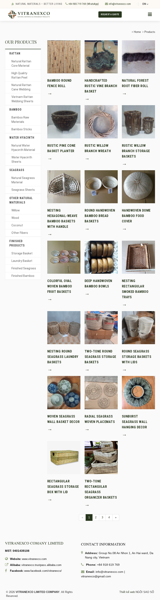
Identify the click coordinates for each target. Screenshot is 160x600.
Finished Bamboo (22, 275)
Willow (15, 210)
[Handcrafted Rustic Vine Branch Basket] (101, 56)
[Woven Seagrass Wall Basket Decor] (63, 392)
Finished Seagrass (23, 268)
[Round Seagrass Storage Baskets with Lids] (138, 327)
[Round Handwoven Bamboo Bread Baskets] (101, 186)
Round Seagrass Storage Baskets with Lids (136, 356)
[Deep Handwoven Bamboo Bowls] (101, 257)
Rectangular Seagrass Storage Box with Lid (63, 486)
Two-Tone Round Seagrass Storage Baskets (100, 356)
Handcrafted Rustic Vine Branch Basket (101, 86)
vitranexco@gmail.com (96, 576)
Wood (15, 217)
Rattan (14, 53)
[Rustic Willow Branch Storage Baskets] (138, 121)
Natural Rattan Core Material (21, 63)
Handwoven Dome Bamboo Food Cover (136, 215)
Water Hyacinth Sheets (21, 159)
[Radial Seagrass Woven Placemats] (101, 392)
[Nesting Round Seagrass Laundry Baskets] (63, 327)
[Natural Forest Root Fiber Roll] (138, 56)
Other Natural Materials (21, 200)
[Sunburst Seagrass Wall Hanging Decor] (138, 392)
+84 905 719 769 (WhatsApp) (83, 3)
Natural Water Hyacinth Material (23, 148)
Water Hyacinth (21, 137)
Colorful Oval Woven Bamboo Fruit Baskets (59, 286)
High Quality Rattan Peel (19, 75)
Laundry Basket (21, 260)
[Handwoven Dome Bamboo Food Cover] (138, 186)
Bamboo (15, 109)
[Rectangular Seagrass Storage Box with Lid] (63, 457)
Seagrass (16, 170)
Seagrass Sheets (23, 189)
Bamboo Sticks (21, 129)
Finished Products (17, 243)
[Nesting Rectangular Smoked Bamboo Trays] (138, 257)
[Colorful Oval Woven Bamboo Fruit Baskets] (63, 257)
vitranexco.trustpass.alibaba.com (41, 565)
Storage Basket (21, 253)
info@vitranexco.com (119, 3)
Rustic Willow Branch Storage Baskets (136, 151)
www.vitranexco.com (34, 559)
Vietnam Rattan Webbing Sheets (22, 99)
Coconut (17, 225)
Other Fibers (19, 232)
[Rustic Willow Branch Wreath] (101, 121)
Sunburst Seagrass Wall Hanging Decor (135, 421)
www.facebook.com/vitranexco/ (43, 570)
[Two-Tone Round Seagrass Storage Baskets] (101, 327)
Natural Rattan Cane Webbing (21, 87)
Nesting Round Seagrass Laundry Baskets (62, 356)
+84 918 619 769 (108, 564)
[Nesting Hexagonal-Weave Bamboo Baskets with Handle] (63, 186)
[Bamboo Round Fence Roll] (63, 56)
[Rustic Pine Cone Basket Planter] (63, 121)
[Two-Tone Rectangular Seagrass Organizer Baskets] (101, 457)
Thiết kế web (127, 592)
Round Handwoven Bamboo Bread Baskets (100, 215)
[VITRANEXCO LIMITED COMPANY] (29, 14)
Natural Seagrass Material (23, 180)
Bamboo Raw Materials (20, 119)
